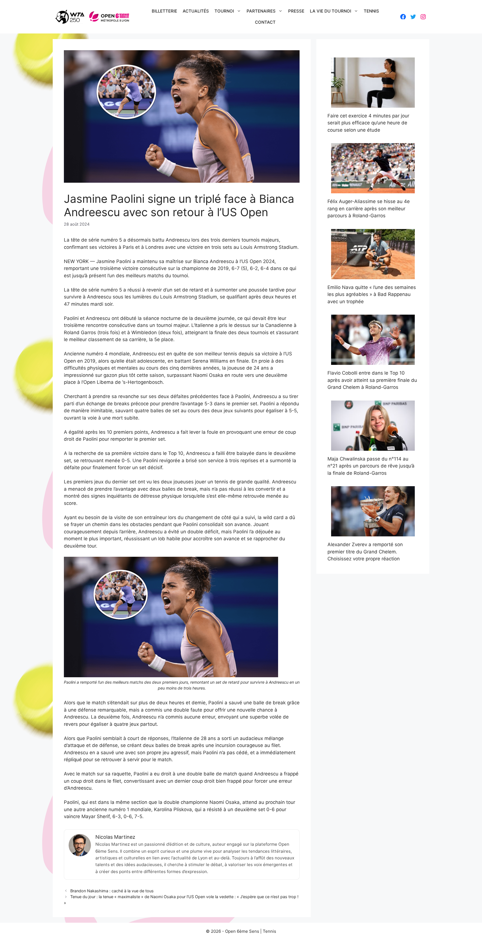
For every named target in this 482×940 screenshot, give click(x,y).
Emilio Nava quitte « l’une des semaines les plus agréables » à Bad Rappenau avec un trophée (371, 294)
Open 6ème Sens (242, 931)
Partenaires (261, 11)
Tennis (371, 11)
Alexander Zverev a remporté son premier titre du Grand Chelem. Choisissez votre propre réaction (365, 551)
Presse (296, 11)
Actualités (196, 11)
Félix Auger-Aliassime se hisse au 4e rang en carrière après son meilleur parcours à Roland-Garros (368, 208)
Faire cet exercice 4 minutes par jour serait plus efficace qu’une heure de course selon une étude (368, 123)
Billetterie (164, 11)
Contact (265, 22)
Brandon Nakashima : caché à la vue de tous (112, 890)
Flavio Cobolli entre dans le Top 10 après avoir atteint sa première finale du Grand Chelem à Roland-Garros (372, 380)
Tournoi (224, 11)
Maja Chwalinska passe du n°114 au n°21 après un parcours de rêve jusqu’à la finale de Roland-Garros (370, 466)
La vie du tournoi (330, 11)
